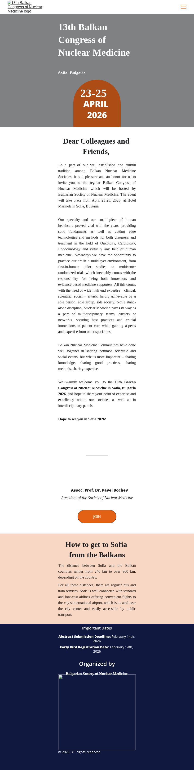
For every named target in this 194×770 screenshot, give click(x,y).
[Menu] (183, 7)
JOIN (97, 516)
